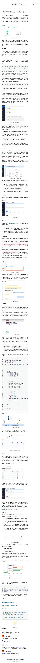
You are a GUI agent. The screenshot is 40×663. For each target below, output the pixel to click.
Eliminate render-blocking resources (8, 602)
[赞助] (15, 623)
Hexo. (19, 657)
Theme (21, 657)
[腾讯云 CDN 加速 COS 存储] (13, 121)
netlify (25, 43)
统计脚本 (22, 505)
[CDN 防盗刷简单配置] (13, 216)
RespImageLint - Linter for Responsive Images (9, 605)
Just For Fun (16, 4)
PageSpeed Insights (12, 223)
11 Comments (26, 15)
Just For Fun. (12, 657)
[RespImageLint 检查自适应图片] (13, 333)
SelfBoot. (25, 657)
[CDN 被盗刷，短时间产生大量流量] (13, 176)
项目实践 (7, 15)
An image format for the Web (6, 603)
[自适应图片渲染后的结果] (13, 426)
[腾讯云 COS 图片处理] (13, 270)
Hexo (17, 40)
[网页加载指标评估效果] (13, 541)
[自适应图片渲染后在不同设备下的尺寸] (13, 449)
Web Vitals (3, 601)
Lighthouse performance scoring (7, 608)
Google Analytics (15, 507)
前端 (6, 628)
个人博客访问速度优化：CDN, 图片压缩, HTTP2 (15, 617)
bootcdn (8, 87)
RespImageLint (12, 308)
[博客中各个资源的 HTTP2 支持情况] (13, 479)
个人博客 (12, 612)
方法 (3, 628)
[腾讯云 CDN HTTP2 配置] (13, 498)
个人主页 (18, 614)
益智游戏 (17, 661)
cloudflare (8, 79)
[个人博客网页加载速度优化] (13, 36)
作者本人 (20, 616)
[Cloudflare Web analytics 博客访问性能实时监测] (13, 578)
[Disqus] (15, 642)
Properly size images (5, 606)
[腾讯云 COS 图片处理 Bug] (13, 300)
